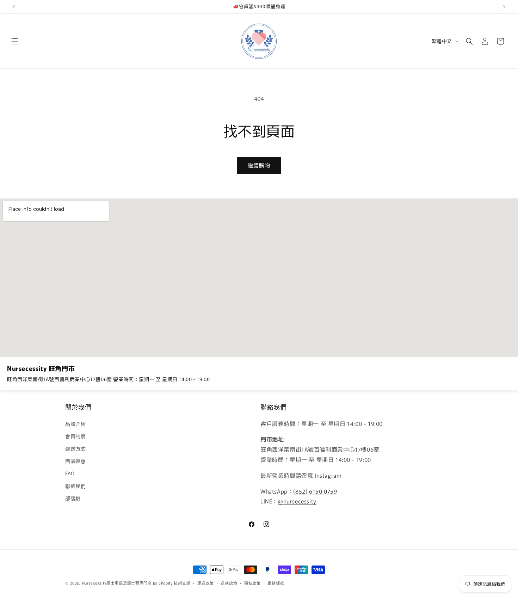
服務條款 (275, 582)
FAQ (70, 473)
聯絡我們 (75, 485)
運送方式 (75, 448)
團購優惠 (75, 460)
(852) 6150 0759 (315, 491)
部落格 (73, 497)
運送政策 (205, 582)
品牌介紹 (75, 423)
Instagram (328, 475)
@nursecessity (297, 501)
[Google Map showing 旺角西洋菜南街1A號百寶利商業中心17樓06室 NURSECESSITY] (259, 277)
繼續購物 (259, 165)
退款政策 (229, 582)
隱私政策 (252, 582)
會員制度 (75, 435)
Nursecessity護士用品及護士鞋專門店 (117, 583)
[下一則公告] (504, 6)
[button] (15, 41)
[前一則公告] (13, 6)
